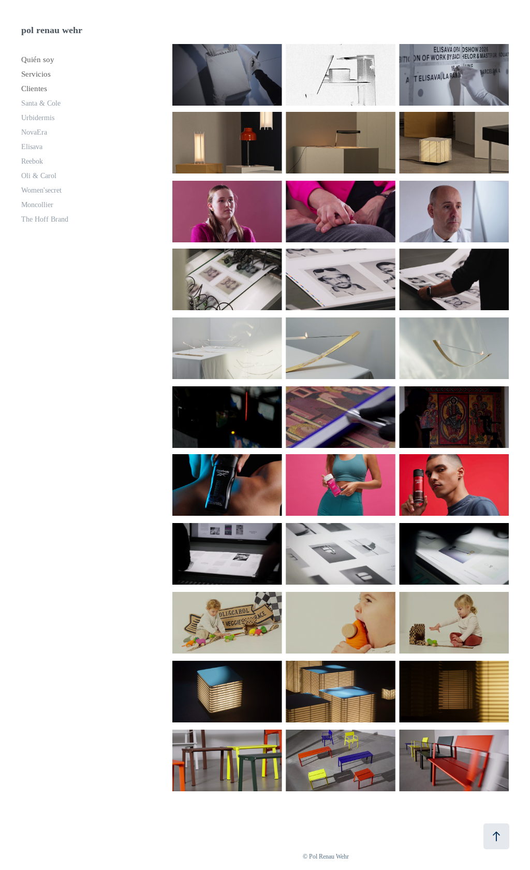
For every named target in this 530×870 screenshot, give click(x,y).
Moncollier (37, 205)
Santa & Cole (41, 103)
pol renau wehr (51, 30)
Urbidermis (37, 118)
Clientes (34, 88)
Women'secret (41, 190)
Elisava (31, 147)
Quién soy (37, 59)
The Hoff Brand (44, 219)
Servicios (36, 74)
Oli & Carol (38, 176)
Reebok (32, 161)
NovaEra (34, 132)
